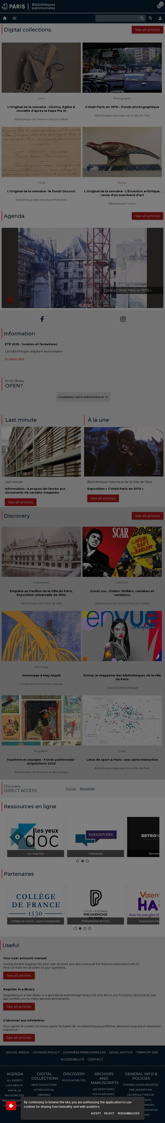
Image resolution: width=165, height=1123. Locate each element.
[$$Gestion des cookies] (11, 1105)
